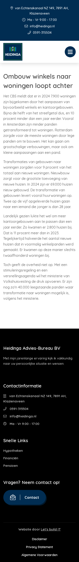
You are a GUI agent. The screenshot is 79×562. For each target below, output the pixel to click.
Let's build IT (51, 529)
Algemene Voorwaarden (39, 555)
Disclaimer (39, 539)
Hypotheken (13, 450)
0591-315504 (42, 32)
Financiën (10, 458)
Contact (32, 497)
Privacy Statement (39, 547)
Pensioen (10, 465)
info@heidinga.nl (42, 26)
